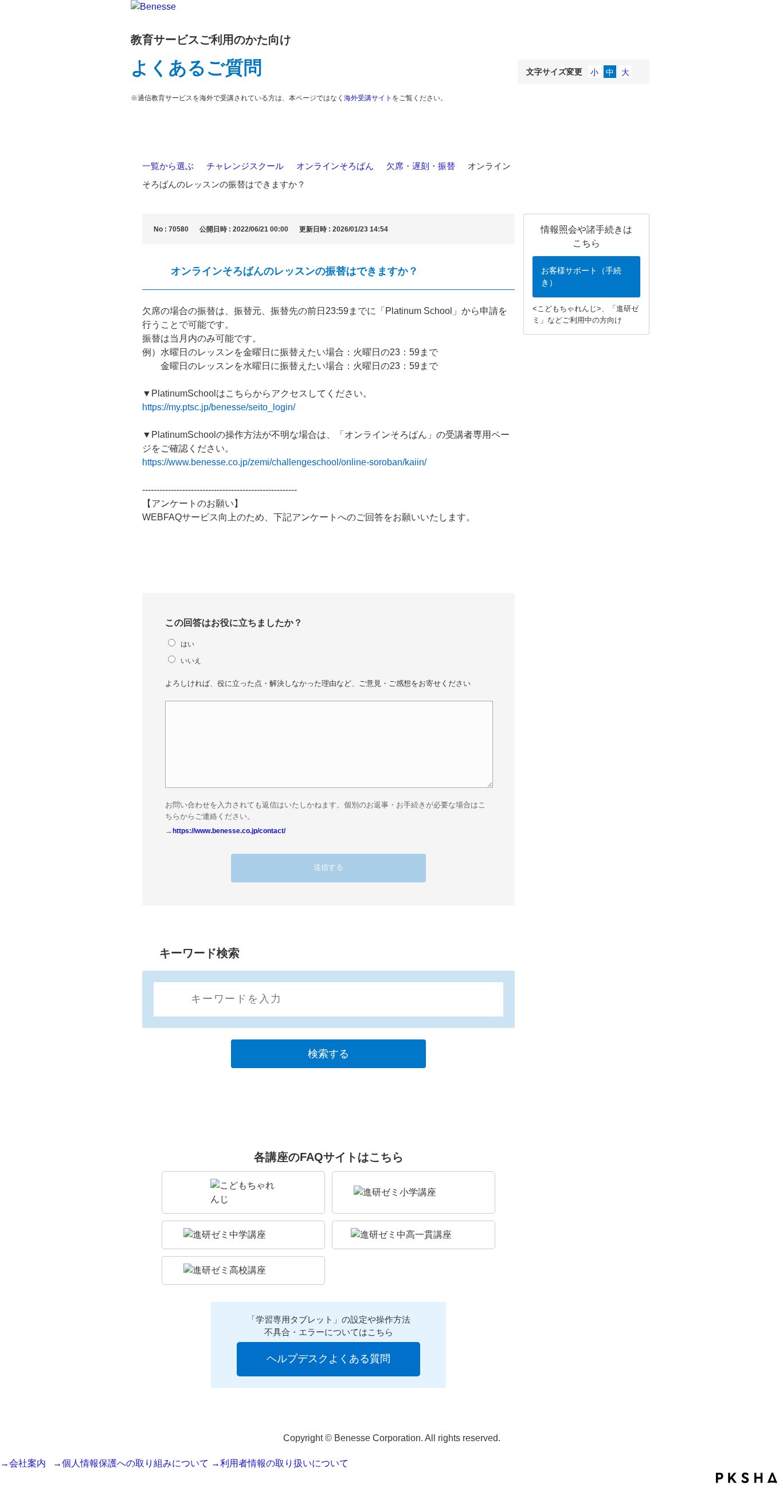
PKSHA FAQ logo (746, 1477)
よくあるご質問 (196, 67)
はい (187, 644)
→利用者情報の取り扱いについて (280, 1463)
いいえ (191, 660)
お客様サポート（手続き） (581, 276)
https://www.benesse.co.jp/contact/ (229, 830)
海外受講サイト (368, 98)
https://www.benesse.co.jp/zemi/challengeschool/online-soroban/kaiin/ (284, 462)
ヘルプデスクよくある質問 (328, 1358)
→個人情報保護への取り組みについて (131, 1463)
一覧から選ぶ (168, 166)
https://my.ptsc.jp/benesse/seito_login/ (218, 407)
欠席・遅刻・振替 (420, 166)
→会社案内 (25, 1463)
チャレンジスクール (245, 166)
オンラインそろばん (335, 166)
